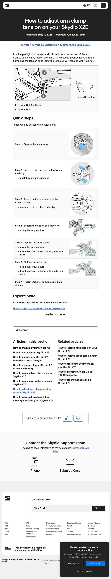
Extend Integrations (54, 531)
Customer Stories (74, 523)
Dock (7, 531)
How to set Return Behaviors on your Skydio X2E (76, 365)
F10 (6, 523)
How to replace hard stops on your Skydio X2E (33, 375)
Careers (70, 531)
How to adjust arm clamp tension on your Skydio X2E (32, 391)
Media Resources (74, 534)
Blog (69, 529)
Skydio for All (93, 531)
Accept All (95, 563)
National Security (32, 529)
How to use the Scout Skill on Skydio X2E (74, 381)
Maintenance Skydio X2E (75, 44)
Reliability (91, 526)
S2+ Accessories (94, 534)
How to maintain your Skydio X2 (31, 347)
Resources (50, 523)
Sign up (98, 508)
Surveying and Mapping (31, 532)
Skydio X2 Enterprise (44, 44)
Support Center (94, 523)
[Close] (105, 546)
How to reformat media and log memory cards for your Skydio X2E (33, 399)
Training (91, 529)
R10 (6, 534)
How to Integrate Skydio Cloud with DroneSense (75, 373)
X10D (7, 529)
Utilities (29, 526)
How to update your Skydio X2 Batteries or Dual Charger (30, 359)
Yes (67, 418)
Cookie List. (94, 557)
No (78, 418)
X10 (6, 526)
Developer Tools (52, 529)
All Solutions (31, 537)
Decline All (73, 563)
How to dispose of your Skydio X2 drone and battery (32, 367)
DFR (27, 523)
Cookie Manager (84, 571)
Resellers (50, 534)
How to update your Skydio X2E (31, 352)
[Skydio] (7, 499)
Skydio (25, 44)
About (69, 526)
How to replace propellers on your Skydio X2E (39, 308)
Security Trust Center (54, 526)
